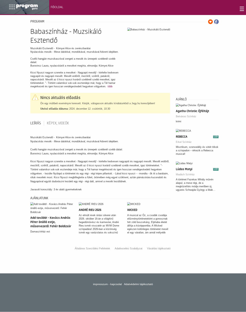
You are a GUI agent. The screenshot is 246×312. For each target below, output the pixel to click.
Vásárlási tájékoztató (158, 248)
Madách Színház (185, 174)
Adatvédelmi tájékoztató (138, 284)
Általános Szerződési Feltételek (92, 248)
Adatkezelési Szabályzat (128, 248)
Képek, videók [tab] (58, 123)
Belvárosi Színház (186, 116)
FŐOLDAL (57, 7)
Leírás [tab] (35, 123)
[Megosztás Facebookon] (216, 21)
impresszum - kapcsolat (107, 284)
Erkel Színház (184, 142)
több (110, 86)
